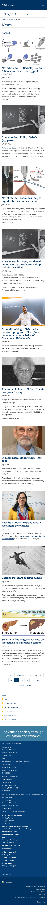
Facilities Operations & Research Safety (16, 829)
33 (22, 680)
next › (22, 685)
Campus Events (8, 860)
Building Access (7, 818)
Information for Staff (9, 832)
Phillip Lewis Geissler (11, 148)
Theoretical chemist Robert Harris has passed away (23, 390)
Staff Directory (8, 843)
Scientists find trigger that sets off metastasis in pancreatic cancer (23, 641)
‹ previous (21, 675)
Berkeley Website (9, 852)
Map (3, 758)
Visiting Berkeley (9, 866)
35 (33, 680)
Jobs (3, 837)
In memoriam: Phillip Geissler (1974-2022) (20, 138)
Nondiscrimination (38, 892)
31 (11, 680)
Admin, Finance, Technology (12, 815)
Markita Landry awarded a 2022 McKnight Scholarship (21, 524)
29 (36, 676)
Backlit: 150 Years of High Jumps (22, 577)
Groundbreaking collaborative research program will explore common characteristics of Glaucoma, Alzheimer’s (20, 333)
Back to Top (41, 902)
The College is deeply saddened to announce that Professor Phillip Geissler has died (23, 264)
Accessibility (40, 889)
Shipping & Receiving (9, 840)
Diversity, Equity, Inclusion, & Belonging (16, 826)
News (11, 20)
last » (30, 685)
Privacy (42, 894)
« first (11, 675)
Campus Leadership (9, 858)
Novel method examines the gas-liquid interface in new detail (22, 199)
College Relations (8, 821)
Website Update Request (11, 845)
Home (4, 20)
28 (31, 676)
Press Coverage (10, 703)
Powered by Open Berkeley (35, 886)
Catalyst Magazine (11, 707)
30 (42, 676)
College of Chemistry (15, 14)
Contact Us (6, 823)
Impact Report (10, 711)
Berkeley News (8, 855)
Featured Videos (10, 715)
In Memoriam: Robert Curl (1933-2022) (22, 459)
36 (38, 680)
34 (28, 680)
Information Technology (10, 834)
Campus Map (7, 863)
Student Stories (10, 719)
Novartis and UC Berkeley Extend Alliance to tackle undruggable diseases (22, 71)
